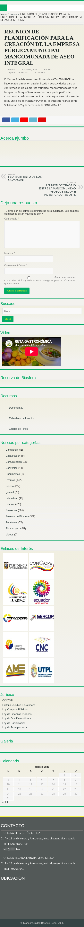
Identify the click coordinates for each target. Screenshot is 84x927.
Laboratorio (12, 498)
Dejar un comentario (18, 72)
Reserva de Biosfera (17, 516)
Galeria (10, 486)
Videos (9, 534)
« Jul (5, 802)
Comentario (11, 218)
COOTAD (7, 700)
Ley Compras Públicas (15, 709)
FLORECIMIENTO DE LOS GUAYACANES (25, 177)
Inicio (3, 14)
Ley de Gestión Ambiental (16, 718)
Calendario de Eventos (21, 418)
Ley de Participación (13, 723)
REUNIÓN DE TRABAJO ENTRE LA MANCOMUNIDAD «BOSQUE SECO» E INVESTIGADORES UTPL (57, 188)
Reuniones (12, 522)
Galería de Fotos (18, 428)
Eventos (10, 480)
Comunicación (14, 461)
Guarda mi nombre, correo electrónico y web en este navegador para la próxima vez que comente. (40, 280)
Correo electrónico (15, 265)
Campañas (12, 449)
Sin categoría (13, 528)
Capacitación (13, 455)
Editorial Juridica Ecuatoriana (18, 705)
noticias (14, 14)
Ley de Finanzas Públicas (17, 714)
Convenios (12, 467)
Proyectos (11, 510)
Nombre (9, 253)
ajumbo (11, 69)
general (10, 492)
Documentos (15, 407)
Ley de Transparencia (14, 727)
